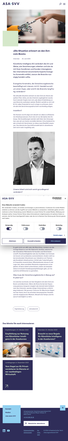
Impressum (39, 432)
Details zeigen (58, 235)
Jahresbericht (33, 309)
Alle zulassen (55, 241)
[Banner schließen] (65, 198)
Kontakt (8, 409)
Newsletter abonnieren (36, 423)
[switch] (25, 228)
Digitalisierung (19, 309)
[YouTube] (8, 432)
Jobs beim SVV (10, 416)
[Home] (8, 3)
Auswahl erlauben (34, 241)
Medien (8, 412)
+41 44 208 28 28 (29, 417)
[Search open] (61, 3)
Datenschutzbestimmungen (29, 431)
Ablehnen (12, 241)
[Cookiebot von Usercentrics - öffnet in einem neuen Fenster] (53, 198)
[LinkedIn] (4, 432)
